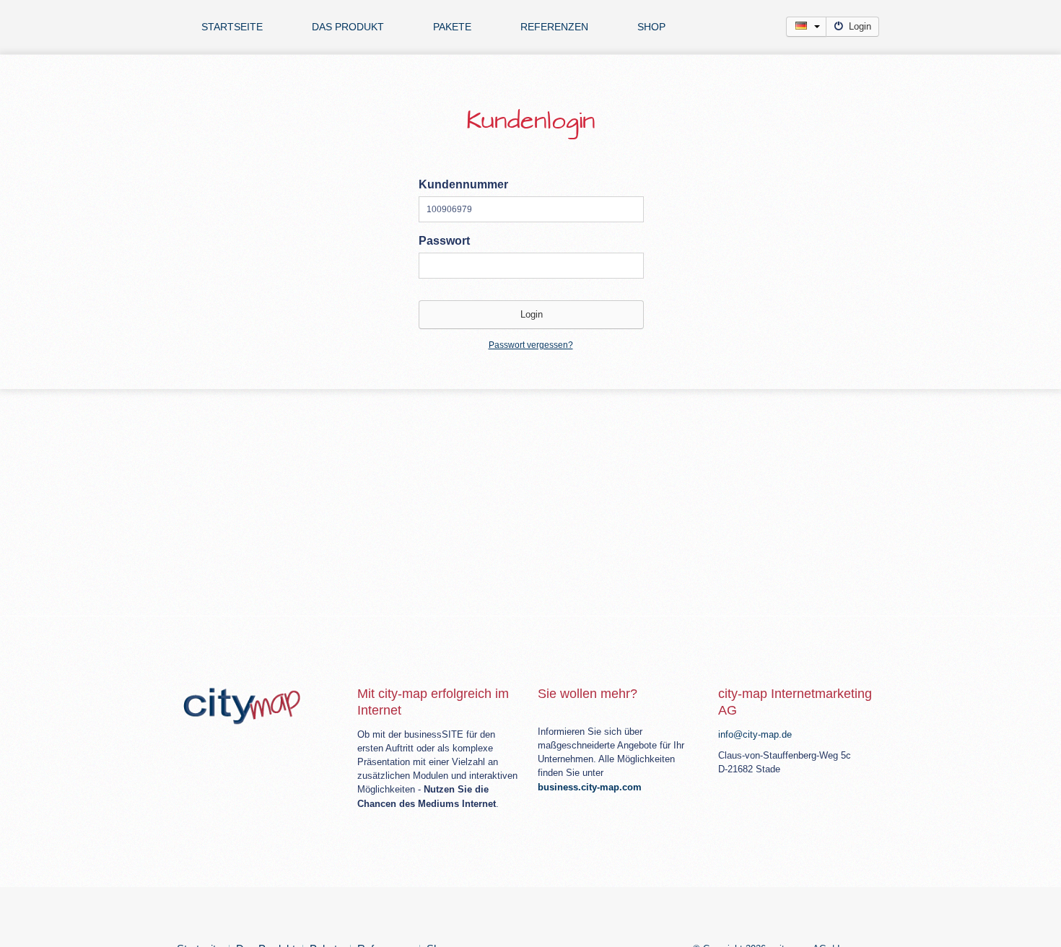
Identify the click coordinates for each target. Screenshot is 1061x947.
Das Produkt (348, 26)
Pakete (452, 26)
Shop (651, 26)
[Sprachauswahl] (806, 27)
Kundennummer (463, 184)
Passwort (444, 241)
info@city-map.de (755, 734)
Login (860, 26)
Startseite (232, 26)
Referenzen (554, 26)
